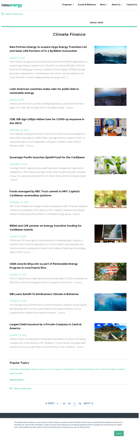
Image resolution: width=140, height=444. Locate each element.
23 (69, 403)
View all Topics (16, 380)
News (102, 5)
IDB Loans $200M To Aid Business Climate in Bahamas (44, 294)
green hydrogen (16, 373)
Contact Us (131, 5)
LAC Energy (55, 369)
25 (80, 403)
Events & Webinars (87, 5)
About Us (116, 5)
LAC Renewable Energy (84, 369)
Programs (67, 5)
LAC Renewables (67, 369)
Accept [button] (118, 433)
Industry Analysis (38, 369)
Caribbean (121, 369)
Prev (51, 403)
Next (88, 403)
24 (74, 403)
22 (64, 403)
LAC (48, 369)
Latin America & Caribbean (105, 369)
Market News (96, 23)
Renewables (26, 369)
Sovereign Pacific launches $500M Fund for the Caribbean (47, 157)
